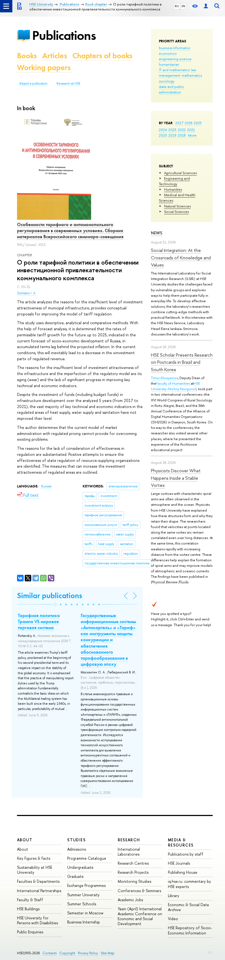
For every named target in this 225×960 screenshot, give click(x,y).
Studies (76, 839)
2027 (179, 122)
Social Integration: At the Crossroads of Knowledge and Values (181, 257)
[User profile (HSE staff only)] (206, 6)
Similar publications (49, 595)
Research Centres (133, 863)
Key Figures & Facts (33, 858)
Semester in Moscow (85, 912)
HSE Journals (179, 863)
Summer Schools (81, 903)
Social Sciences (176, 211)
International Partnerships (39, 890)
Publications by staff (185, 854)
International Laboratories (129, 852)
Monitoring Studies (134, 881)
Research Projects (133, 872)
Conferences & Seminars (139, 890)
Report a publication (33, 83)
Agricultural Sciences (180, 172)
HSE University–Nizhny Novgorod (175, 386)
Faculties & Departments (38, 881)
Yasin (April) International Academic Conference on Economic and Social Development (140, 916)
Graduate (75, 876)
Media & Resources (181, 842)
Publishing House (182, 872)
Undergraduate (80, 867)
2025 (198, 122)
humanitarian (169, 64)
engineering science (175, 58)
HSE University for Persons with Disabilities (37, 920)
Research (129, 839)
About (24, 839)
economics (167, 53)
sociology (166, 81)
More (192, 135)
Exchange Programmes (86, 885)
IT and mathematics (174, 69)
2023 (172, 129)
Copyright (67, 953)
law (193, 69)
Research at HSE (68, 83)
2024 (163, 129)
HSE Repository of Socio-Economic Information (190, 930)
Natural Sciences (177, 206)
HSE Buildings (28, 908)
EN (183, 6)
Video (173, 918)
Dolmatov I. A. (26, 293)
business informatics (174, 47)
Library (173, 895)
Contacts (50, 953)
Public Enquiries (30, 931)
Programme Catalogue (86, 858)
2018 (182, 135)
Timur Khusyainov (164, 377)
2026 (188, 122)
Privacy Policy (88, 953)
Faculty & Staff (30, 899)
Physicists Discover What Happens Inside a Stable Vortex (176, 477)
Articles (54, 55)
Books (27, 55)
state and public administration (171, 89)
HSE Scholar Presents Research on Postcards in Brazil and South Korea (182, 362)
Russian (46, 486)
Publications (64, 35)
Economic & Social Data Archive (188, 907)
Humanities (173, 189)
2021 (191, 129)
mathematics (192, 75)
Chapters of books (102, 55)
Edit (210, 952)
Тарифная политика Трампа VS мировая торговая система (39, 621)
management (169, 75)
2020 (163, 135)
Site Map (107, 953)
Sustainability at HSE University (34, 870)
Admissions (76, 849)
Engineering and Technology (174, 181)
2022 (182, 129)
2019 (172, 135)
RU (177, 6)
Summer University (83, 894)
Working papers (44, 67)
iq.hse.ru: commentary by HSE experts (189, 884)
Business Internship (83, 922)
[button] (55, 604)
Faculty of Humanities (173, 383)
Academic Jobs (130, 899)
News (156, 233)
